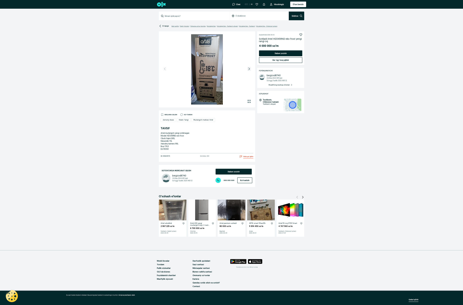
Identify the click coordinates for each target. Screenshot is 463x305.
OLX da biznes (163, 272)
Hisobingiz (279, 4)
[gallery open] (249, 101)
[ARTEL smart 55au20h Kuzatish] (272, 223)
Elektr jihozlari (184, 26)
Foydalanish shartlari (166, 275)
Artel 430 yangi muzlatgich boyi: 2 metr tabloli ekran (199, 225)
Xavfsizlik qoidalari (201, 261)
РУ (252, 4)
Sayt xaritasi (198, 264)
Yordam (160, 264)
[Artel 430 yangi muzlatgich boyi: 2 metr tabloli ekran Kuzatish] (213, 223)
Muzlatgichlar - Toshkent (247, 26)
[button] (263, 4)
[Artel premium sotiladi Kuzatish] (242, 223)
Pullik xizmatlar (164, 268)
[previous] (165, 69)
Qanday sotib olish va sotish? (206, 282)
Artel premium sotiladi (228, 223)
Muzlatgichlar (211, 26)
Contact (196, 286)
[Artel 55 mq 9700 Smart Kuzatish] (301, 223)
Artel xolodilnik (166, 223)
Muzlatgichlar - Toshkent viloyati (227, 26)
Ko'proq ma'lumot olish (127, 295)
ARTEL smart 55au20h (257, 223)
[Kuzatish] (300, 34)
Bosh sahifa (175, 26)
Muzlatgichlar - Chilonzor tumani (266, 26)
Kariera (196, 279)
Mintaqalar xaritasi (201, 268)
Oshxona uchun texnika (198, 26)
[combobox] (196, 16)
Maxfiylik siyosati (165, 279)
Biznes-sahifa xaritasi (202, 272)
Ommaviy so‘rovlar (201, 275)
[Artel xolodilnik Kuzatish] (183, 223)
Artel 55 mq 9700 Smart (288, 223)
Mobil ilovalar (163, 261)
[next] (249, 69)
